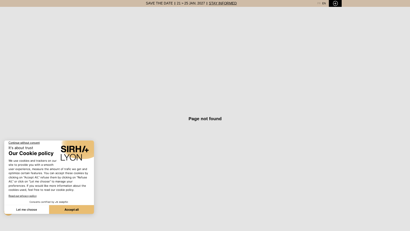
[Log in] (335, 3)
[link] (159, 3)
